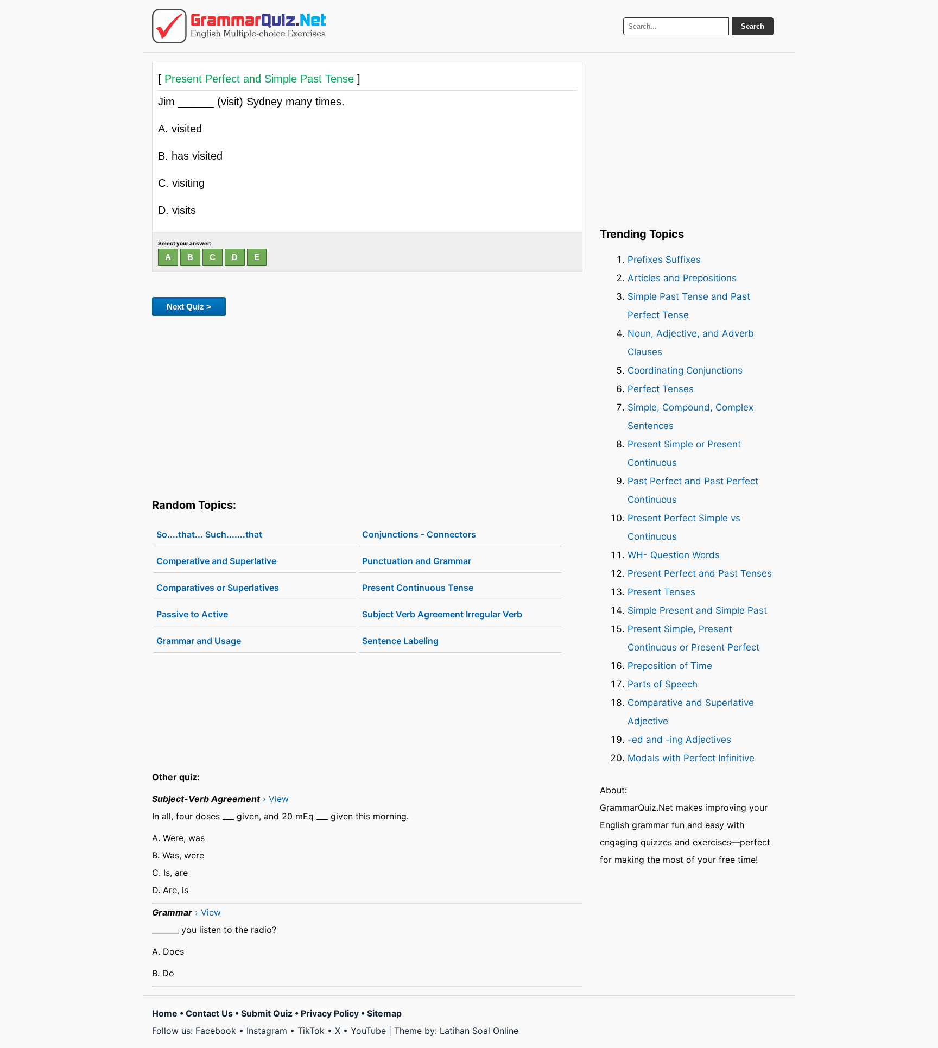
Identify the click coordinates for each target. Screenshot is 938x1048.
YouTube (368, 1030)
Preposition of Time (670, 665)
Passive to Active (192, 614)
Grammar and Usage (198, 640)
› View (276, 798)
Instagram (266, 1030)
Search (752, 26)
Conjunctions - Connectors (419, 534)
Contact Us (209, 1013)
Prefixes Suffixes (664, 259)
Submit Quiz (267, 1013)
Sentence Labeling (400, 640)
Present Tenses (661, 591)
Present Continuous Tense (417, 587)
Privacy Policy (330, 1013)
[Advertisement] (367, 405)
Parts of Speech (663, 684)
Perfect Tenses (661, 388)
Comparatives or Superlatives (217, 587)
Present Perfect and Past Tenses (700, 573)
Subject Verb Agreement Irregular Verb (442, 614)
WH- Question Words (674, 555)
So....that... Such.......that (209, 534)
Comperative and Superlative (216, 560)
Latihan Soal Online (479, 1030)
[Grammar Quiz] (239, 26)
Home (165, 1013)
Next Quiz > (189, 306)
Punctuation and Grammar (416, 560)
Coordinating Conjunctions (685, 370)
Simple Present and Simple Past (697, 610)
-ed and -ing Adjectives (679, 739)
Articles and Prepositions (682, 278)
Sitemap (384, 1013)
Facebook (215, 1030)
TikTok (311, 1030)
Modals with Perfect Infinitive (691, 758)
